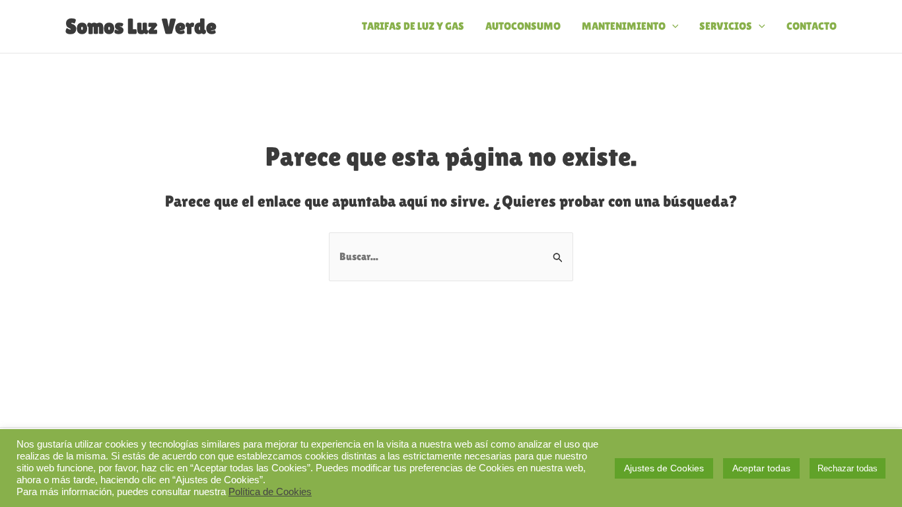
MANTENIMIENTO (624, 26)
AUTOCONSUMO (523, 26)
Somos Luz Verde (141, 26)
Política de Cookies (270, 492)
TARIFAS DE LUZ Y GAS (413, 26)
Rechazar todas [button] (847, 468)
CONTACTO (811, 26)
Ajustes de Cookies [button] (664, 468)
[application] (672, 26)
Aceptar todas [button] (761, 468)
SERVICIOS (725, 26)
